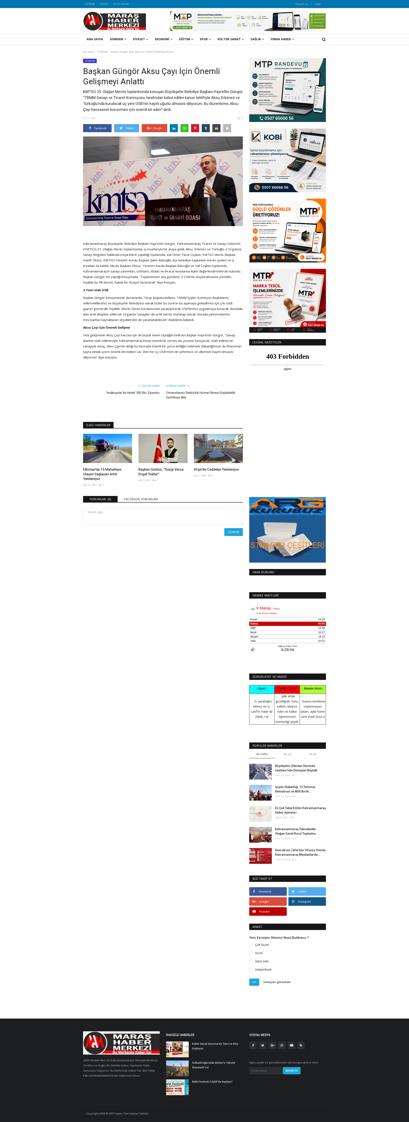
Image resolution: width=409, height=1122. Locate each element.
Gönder (233, 532)
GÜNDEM (102, 51)
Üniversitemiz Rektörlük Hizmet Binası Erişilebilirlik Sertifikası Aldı (200, 395)
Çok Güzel (262, 945)
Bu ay (287, 754)
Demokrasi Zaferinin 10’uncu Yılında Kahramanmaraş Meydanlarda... (300, 852)
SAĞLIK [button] (256, 39)
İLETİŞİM (90, 4)
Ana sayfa (94, 39)
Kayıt (318, 4)
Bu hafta (262, 754)
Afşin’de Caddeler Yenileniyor (216, 469)
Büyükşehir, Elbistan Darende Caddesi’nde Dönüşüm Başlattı (296, 768)
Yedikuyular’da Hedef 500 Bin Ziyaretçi (133, 393)
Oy (254, 982)
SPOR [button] (204, 39)
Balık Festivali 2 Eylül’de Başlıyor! (212, 1081)
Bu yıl (313, 754)
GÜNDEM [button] (117, 39)
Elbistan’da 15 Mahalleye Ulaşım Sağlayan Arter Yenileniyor (102, 474)
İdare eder (262, 961)
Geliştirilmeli (263, 969)
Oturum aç (301, 4)
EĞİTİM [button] (185, 39)
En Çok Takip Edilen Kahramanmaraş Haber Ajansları (300, 810)
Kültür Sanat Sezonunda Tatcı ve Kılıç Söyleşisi (215, 1046)
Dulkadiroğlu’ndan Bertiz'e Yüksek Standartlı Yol (213, 1065)
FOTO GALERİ (121, 4)
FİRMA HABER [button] (281, 39)
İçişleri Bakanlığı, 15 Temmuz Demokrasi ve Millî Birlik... (295, 789)
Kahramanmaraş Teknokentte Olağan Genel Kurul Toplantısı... (296, 831)
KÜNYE (104, 4)
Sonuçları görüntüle (277, 982)
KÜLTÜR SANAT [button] (229, 39)
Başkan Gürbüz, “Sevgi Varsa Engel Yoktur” (161, 471)
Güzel (259, 953)
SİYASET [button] (139, 39)
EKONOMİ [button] (162, 39)
